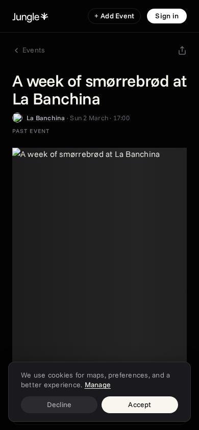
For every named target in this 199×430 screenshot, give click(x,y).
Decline (59, 404)
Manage (98, 384)
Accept (139, 404)
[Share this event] (182, 50)
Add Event (114, 15)
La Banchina (46, 118)
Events (33, 50)
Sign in (167, 15)
